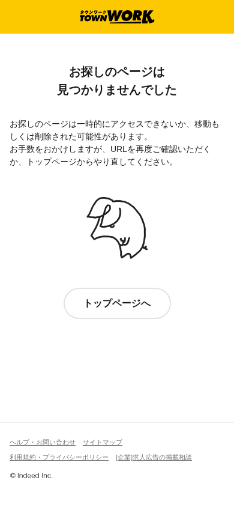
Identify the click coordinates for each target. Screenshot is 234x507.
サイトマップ (102, 442)
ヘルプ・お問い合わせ (43, 442)
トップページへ (117, 303)
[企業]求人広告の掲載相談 (154, 457)
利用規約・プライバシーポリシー (59, 457)
